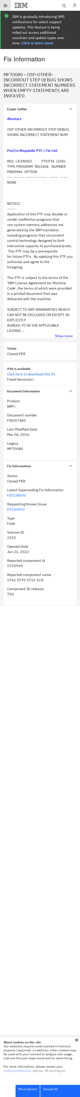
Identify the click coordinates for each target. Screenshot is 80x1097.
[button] (76, 1040)
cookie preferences (17, 1071)
